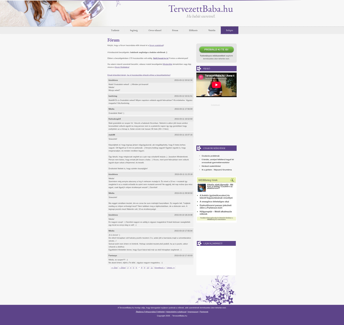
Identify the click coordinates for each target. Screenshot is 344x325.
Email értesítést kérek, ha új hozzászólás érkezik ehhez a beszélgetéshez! (139, 75)
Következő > (160, 268)
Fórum (175, 30)
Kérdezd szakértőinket (211, 166)
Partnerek (204, 312)
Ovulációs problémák (211, 156)
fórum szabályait (156, 45)
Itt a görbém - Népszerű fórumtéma (217, 170)
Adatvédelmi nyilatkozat (176, 312)
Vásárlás (211, 30)
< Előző (122, 268)
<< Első (114, 268)
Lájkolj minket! (213, 243)
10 (148, 268)
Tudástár (115, 30)
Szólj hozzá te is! (161, 58)
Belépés (229, 30)
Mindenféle (167, 64)
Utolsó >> (171, 268)
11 (152, 268)
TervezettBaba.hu (200, 8)
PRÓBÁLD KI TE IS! (216, 49)
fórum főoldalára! (122, 67)
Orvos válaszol (154, 30)
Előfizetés (193, 30)
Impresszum (193, 312)
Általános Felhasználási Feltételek (150, 312)
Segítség (134, 30)
